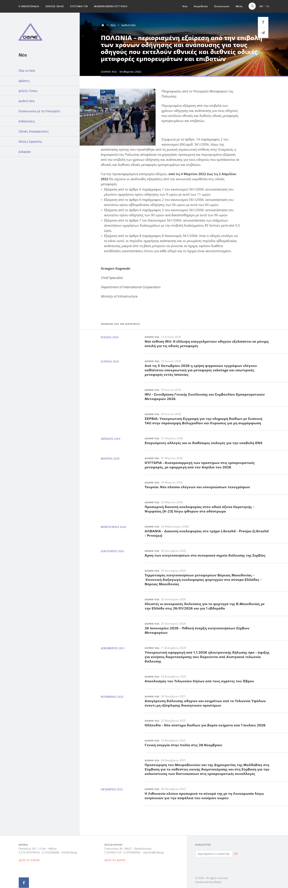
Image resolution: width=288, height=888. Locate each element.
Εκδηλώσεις (27, 121)
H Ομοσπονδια (29, 6)
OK (235, 854)
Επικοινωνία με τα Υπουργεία (39, 111)
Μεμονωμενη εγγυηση (110, 6)
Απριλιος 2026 (110, 439)
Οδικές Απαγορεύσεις (34, 131)
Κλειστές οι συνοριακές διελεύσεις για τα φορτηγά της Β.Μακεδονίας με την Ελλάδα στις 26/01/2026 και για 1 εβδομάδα (205, 606)
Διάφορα (25, 152)
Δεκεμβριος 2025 (113, 648)
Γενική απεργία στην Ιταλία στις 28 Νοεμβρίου (183, 745)
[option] (118, 117)
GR (261, 6)
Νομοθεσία (201, 6)
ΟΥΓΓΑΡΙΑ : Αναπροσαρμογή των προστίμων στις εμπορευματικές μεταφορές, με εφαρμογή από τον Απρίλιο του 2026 (200, 465)
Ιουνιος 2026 (110, 361)
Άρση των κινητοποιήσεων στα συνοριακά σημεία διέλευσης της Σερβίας (205, 555)
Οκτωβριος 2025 (112, 789)
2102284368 (51, 852)
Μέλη (239, 6)
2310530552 (133, 852)
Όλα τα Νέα (27, 71)
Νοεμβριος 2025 (112, 697)
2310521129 (113, 852)
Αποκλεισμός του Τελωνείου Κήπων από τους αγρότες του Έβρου (199, 681)
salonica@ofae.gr (153, 852)
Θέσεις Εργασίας (30, 141)
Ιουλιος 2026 (110, 337)
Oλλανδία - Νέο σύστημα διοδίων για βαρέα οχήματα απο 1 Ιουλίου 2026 (205, 725)
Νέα (184, 6)
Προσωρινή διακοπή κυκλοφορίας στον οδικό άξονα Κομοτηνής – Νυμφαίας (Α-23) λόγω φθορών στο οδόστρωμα (199, 509)
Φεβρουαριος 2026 (113, 527)
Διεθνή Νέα (27, 101)
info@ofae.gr (69, 852)
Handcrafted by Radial (208, 882)
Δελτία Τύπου (28, 91)
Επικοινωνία (221, 6)
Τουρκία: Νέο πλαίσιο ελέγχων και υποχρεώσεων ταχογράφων (197, 487)
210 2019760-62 (30, 852)
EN (267, 6)
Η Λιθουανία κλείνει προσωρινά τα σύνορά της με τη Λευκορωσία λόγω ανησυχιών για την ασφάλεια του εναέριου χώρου (204, 795)
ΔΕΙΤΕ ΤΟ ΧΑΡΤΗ (29, 860)
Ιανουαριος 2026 (112, 551)
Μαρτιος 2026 (110, 458)
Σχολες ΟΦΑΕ (55, 6)
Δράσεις (24, 81)
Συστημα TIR (79, 6)
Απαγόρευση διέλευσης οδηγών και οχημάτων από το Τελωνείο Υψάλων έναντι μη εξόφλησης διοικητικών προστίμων (205, 703)
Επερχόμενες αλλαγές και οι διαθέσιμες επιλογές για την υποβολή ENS (203, 443)
